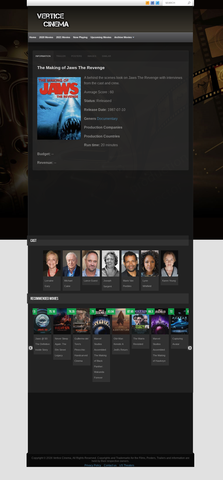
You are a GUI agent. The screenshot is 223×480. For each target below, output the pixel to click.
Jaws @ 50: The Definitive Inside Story (42, 344)
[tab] (43, 56)
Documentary (107, 118)
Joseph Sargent (107, 283)
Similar (106, 56)
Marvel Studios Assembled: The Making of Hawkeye (159, 349)
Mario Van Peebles (128, 283)
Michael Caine (68, 283)
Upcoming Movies (101, 37)
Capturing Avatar (177, 341)
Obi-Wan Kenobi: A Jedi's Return (121, 344)
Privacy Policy (92, 465)
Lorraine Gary (49, 283)
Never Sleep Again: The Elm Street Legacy (61, 347)
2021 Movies (63, 37)
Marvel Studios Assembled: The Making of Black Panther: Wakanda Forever (100, 358)
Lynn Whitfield (147, 283)
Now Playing (80, 37)
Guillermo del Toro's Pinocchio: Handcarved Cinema (81, 349)
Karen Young (169, 280)
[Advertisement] (110, 423)
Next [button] (190, 348)
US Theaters (126, 465)
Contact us (110, 465)
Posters (76, 56)
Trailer (61, 56)
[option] (52, 270)
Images (92, 56)
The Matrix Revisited (139, 341)
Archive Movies (122, 37)
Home (32, 37)
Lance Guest (91, 280)
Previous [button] (30, 348)
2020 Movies (46, 37)
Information (43, 56)
